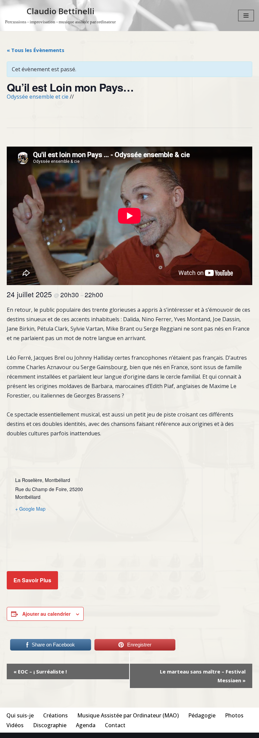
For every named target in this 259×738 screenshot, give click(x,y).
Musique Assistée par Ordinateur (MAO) (128, 715)
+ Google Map (30, 508)
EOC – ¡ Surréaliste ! (40, 671)
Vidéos (15, 725)
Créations (55, 715)
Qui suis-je (20, 715)
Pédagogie (201, 715)
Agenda (85, 725)
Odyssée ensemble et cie (37, 96)
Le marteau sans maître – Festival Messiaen (203, 676)
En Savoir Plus (32, 580)
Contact (115, 725)
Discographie (49, 725)
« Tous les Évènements (35, 50)
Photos (234, 715)
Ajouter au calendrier (46, 613)
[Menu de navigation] (246, 15)
